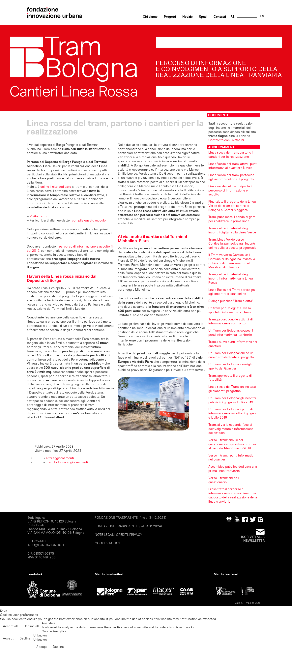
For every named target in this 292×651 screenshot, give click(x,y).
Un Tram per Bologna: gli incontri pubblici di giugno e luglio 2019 (232, 400)
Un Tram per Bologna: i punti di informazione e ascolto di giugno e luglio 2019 (232, 413)
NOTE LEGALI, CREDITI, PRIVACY (118, 535)
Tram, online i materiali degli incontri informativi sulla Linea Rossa (230, 278)
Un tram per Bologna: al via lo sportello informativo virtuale (229, 310)
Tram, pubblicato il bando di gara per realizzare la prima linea (231, 219)
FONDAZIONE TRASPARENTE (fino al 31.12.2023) (130, 517)
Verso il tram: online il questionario (224, 480)
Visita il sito (38, 216)
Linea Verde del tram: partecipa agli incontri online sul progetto (231, 177)
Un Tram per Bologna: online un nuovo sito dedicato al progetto (231, 355)
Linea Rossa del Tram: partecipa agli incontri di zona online (231, 292)
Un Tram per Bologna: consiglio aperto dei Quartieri (230, 366)
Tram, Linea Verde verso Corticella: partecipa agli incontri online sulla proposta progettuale (232, 244)
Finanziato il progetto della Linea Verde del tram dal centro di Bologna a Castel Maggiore (232, 206)
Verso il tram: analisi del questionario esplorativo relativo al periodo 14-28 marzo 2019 (232, 444)
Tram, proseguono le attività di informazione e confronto (230, 321)
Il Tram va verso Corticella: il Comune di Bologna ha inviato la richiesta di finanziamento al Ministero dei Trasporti (231, 261)
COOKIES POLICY (107, 543)
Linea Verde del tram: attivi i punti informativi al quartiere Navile (232, 166)
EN (262, 16)
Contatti (220, 16)
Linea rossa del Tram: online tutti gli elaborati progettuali (232, 389)
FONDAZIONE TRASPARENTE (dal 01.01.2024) (128, 526)
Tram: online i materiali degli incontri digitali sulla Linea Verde (232, 230)
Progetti (170, 16)
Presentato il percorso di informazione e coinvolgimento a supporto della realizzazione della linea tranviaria (232, 495)
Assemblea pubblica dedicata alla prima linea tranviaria (232, 469)
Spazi (203, 16)
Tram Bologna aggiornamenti (66, 462)
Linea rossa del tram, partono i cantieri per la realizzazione (230, 155)
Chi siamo (150, 16)
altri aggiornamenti (59, 458)
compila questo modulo (89, 220)
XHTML (245, 602)
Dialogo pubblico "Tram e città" (230, 301)
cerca (233, 16)
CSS (257, 602)
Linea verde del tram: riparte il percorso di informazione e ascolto (230, 190)
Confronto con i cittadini (226, 140)
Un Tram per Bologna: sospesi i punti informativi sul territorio (230, 333)
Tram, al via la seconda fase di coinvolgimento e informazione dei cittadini (230, 429)
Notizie (187, 16)
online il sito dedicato (55, 187)
